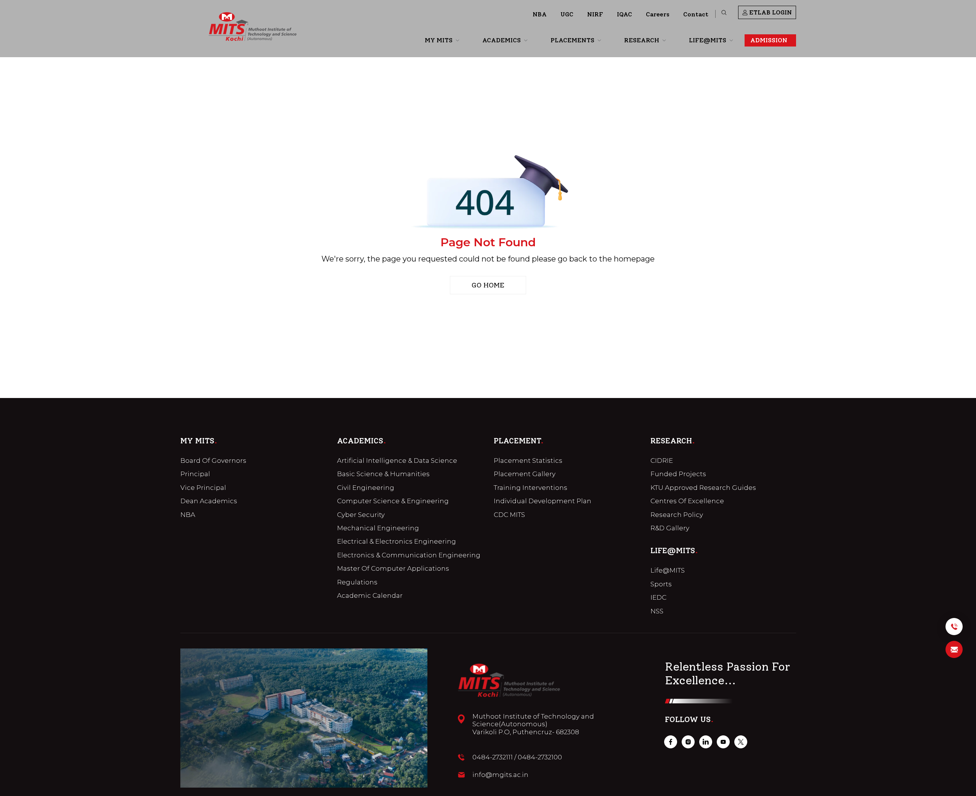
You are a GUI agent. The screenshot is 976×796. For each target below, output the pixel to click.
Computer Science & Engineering (393, 501)
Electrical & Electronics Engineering (396, 541)
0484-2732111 (492, 757)
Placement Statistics (528, 460)
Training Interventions (530, 487)
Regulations (357, 582)
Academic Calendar (370, 595)
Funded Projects (678, 474)
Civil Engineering (365, 487)
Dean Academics (208, 501)
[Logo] (253, 26)
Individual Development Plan (542, 501)
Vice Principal (203, 487)
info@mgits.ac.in (500, 774)
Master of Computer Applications (393, 568)
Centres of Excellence (687, 501)
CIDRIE (661, 460)
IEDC (658, 597)
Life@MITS (667, 570)
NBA (540, 14)
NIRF (595, 14)
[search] (724, 12)
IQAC (624, 14)
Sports (661, 584)
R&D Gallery (669, 528)
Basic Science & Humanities (383, 474)
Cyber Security (361, 514)
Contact (695, 14)
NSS (656, 611)
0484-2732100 (540, 757)
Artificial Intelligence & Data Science (397, 460)
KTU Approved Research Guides (703, 487)
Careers (657, 14)
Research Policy (676, 514)
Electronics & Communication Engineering (408, 555)
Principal (195, 474)
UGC (566, 14)
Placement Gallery (524, 474)
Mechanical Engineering (378, 528)
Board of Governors (213, 460)
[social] (670, 741)
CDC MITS (509, 514)
